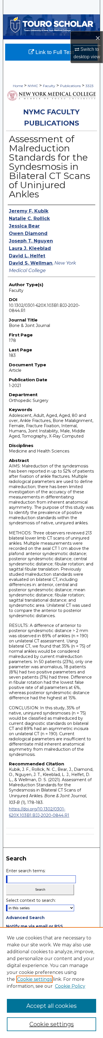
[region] (51, 982)
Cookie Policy (70, 986)
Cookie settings (34, 979)
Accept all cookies (51, 1005)
